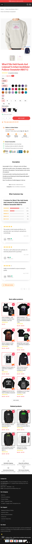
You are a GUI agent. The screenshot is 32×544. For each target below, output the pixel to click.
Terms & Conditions (5, 497)
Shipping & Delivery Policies (7, 510)
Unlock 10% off (3, 537)
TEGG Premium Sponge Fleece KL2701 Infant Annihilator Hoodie (22, 369)
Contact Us (3, 516)
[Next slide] (29, 34)
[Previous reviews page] (21, 289)
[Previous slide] (2, 34)
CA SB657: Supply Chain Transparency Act (10, 503)
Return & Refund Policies (6, 514)
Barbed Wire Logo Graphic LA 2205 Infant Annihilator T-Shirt (23, 345)
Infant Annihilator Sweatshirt (8, 11)
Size (3, 98)
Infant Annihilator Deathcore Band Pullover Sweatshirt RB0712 (8, 449)
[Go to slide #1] (12, 58)
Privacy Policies (4, 499)
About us (3, 495)
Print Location (5, 106)
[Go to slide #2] (19, 58)
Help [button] (29, 542)
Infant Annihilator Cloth (11, 9)
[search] (27, 4)
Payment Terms (4, 512)
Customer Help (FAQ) (6, 518)
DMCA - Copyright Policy (6, 501)
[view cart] (30, 4)
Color (3, 83)
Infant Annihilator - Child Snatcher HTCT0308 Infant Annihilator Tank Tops (8, 319)
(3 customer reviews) (13, 73)
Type (3, 78)
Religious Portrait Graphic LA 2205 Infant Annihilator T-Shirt (8, 369)
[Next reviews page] (29, 289)
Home (2, 9)
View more (16, 400)
